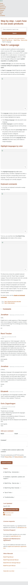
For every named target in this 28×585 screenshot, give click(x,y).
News (1, 12)
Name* (2, 433)
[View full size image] (14, 94)
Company (2, 15)
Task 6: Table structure (9, 303)
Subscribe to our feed (8, 571)
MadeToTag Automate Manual (10, 559)
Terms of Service (19, 456)
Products (2, 5)
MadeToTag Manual (7, 40)
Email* (16, 433)
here (4, 548)
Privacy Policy (8, 456)
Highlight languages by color (12, 146)
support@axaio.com (16, 536)
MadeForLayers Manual (9, 565)
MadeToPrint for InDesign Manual (11, 562)
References (3, 6)
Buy (1, 13)
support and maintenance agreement (17, 546)
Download (2, 8)
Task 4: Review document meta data (12, 301)
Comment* (3, 440)
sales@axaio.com (21, 527)
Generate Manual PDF (9, 512)
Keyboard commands (9, 184)
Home (1, 3)
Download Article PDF (12, 509)
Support (2, 10)
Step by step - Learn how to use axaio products (12, 38)
